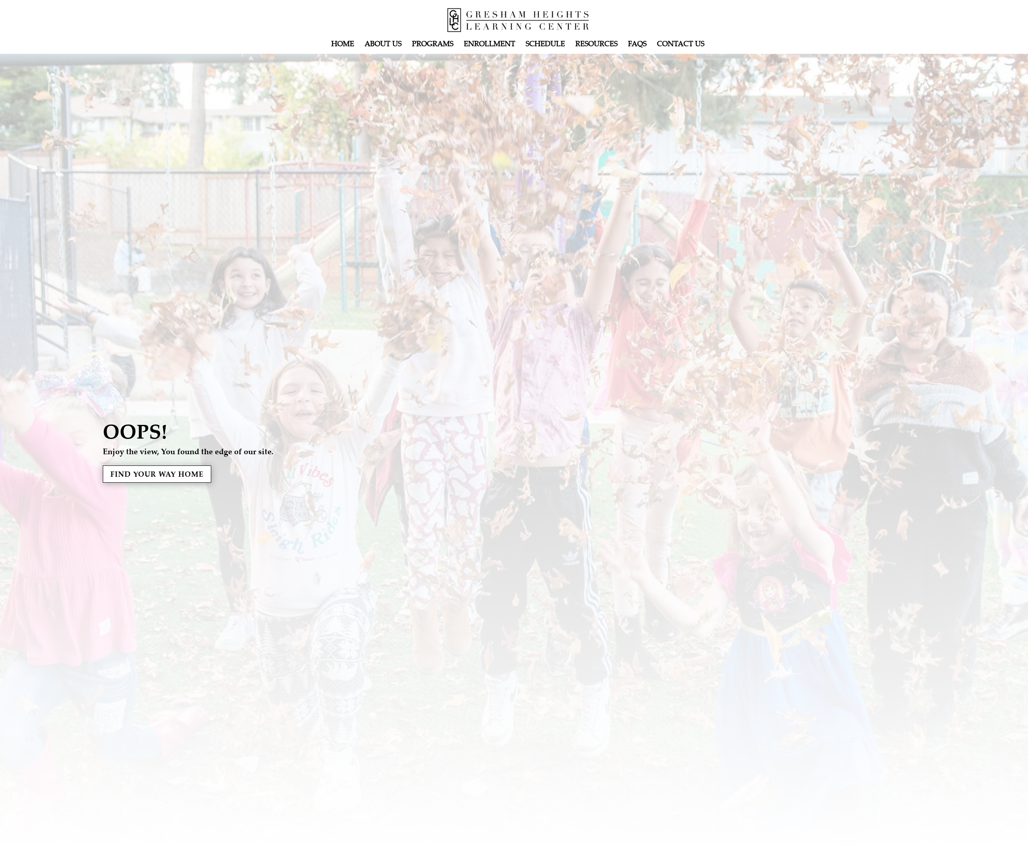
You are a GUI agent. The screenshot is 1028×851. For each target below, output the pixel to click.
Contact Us (680, 44)
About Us (383, 44)
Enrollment (489, 44)
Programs (432, 44)
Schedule (545, 44)
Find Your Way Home (157, 474)
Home (342, 44)
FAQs (637, 44)
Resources (596, 44)
